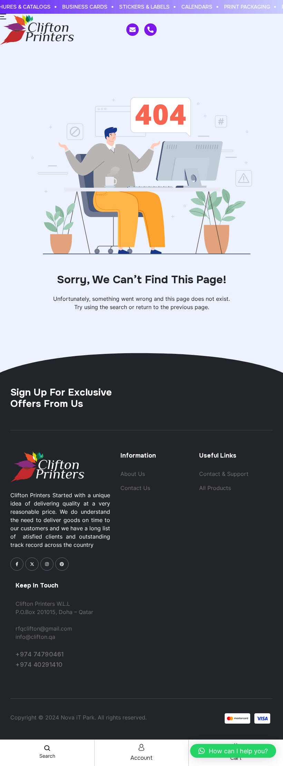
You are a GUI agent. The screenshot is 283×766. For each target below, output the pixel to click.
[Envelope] (132, 29)
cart (236, 758)
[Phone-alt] (150, 29)
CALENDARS (193, 6)
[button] (233, 751)
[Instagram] (46, 564)
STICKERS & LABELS (141, 6)
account (141, 758)
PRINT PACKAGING (244, 6)
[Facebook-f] (16, 564)
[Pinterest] (61, 564)
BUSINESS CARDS (82, 6)
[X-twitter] (31, 564)
